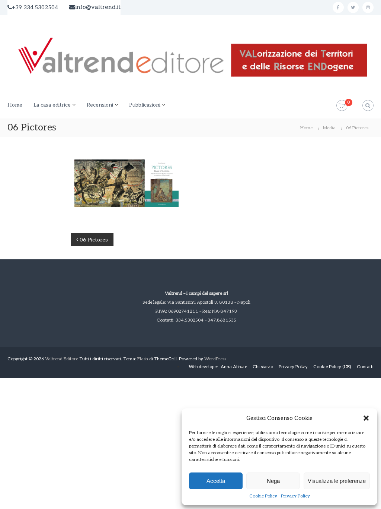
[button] (366, 418)
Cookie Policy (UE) (332, 367)
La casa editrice (52, 105)
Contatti (365, 367)
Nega (273, 481)
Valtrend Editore (61, 359)
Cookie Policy (263, 496)
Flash (142, 359)
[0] (342, 105)
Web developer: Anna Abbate (218, 367)
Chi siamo (263, 367)
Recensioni (100, 105)
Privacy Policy (295, 496)
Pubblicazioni (144, 105)
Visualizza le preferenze (337, 481)
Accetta (215, 481)
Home (14, 105)
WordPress (215, 359)
